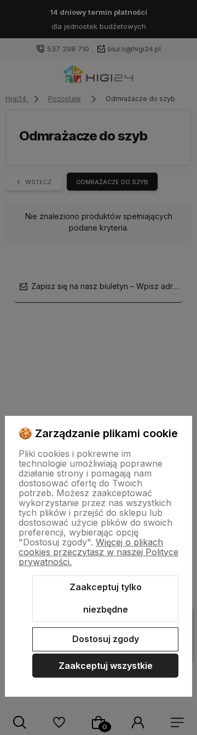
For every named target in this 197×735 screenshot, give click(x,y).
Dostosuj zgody (105, 638)
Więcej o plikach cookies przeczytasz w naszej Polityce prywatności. (98, 552)
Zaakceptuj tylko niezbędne (105, 598)
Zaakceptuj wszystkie (106, 665)
